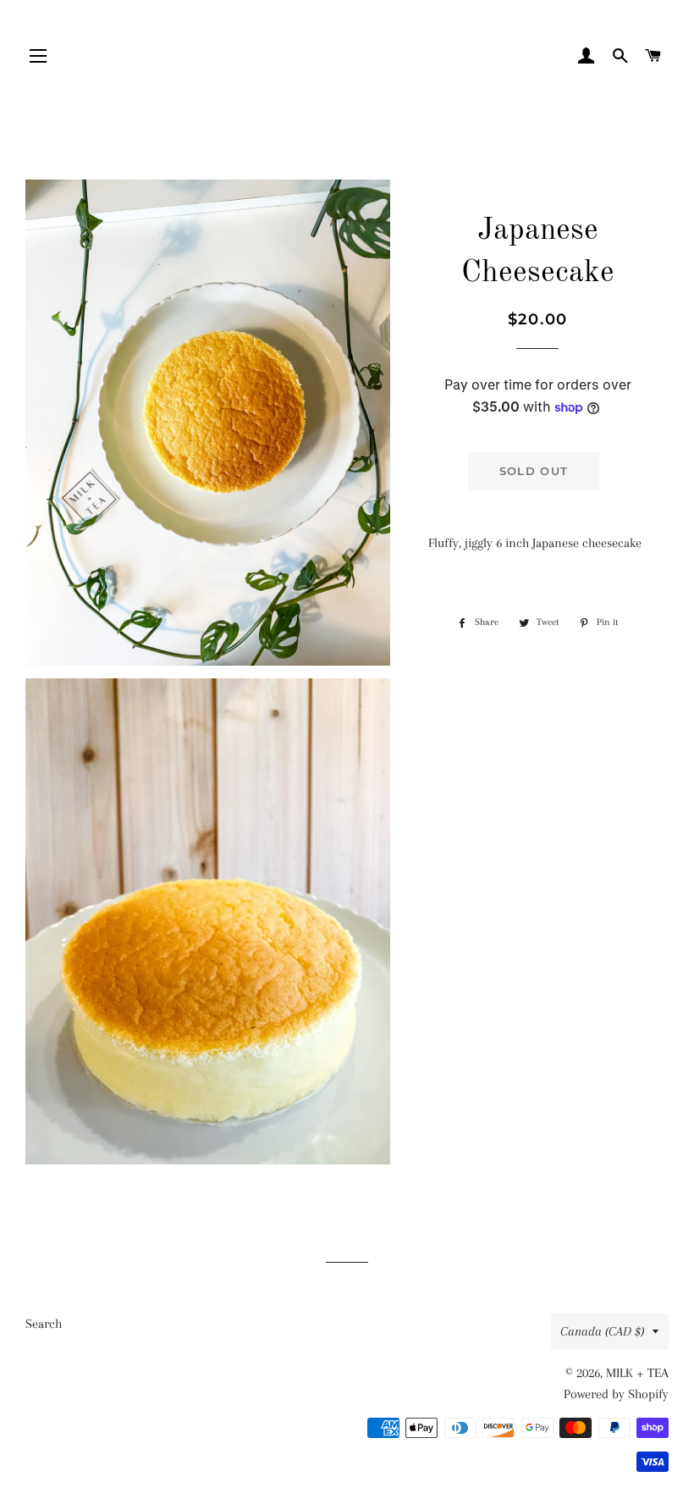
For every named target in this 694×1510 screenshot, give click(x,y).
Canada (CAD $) (602, 1331)
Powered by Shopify (616, 1394)
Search (43, 1323)
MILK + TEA (637, 1372)
